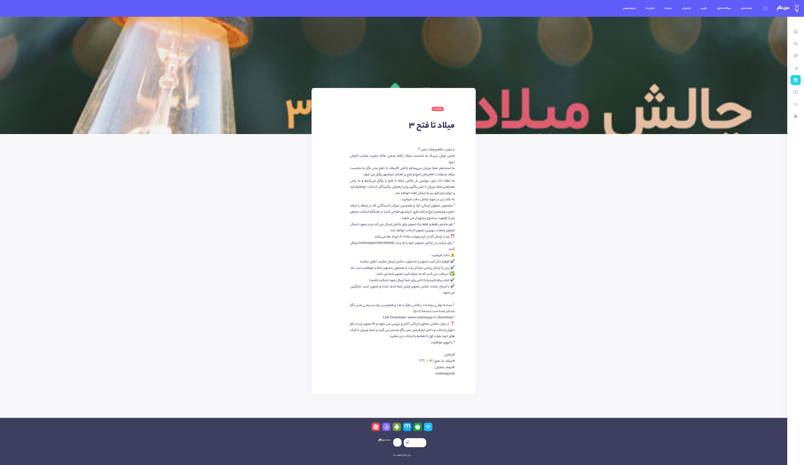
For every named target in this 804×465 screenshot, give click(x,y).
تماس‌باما (650, 8)
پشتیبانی (686, 8)
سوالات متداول (724, 8)
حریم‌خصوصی (629, 8)
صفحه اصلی (746, 8)
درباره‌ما (668, 8)
